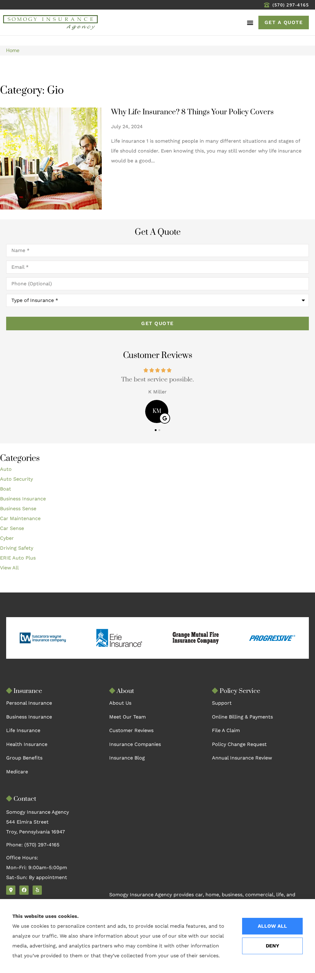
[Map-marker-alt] (10, 890)
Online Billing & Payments (242, 717)
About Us (120, 703)
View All (9, 568)
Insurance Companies (135, 744)
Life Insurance (23, 730)
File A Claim (226, 730)
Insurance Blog (127, 758)
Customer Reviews (131, 730)
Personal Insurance (29, 703)
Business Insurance (29, 717)
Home (12, 50)
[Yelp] (37, 890)
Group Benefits (24, 758)
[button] (250, 23)
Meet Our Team (127, 717)
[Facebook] (24, 890)
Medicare (17, 772)
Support (222, 703)
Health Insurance (26, 744)
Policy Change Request (239, 744)
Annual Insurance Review (242, 758)
